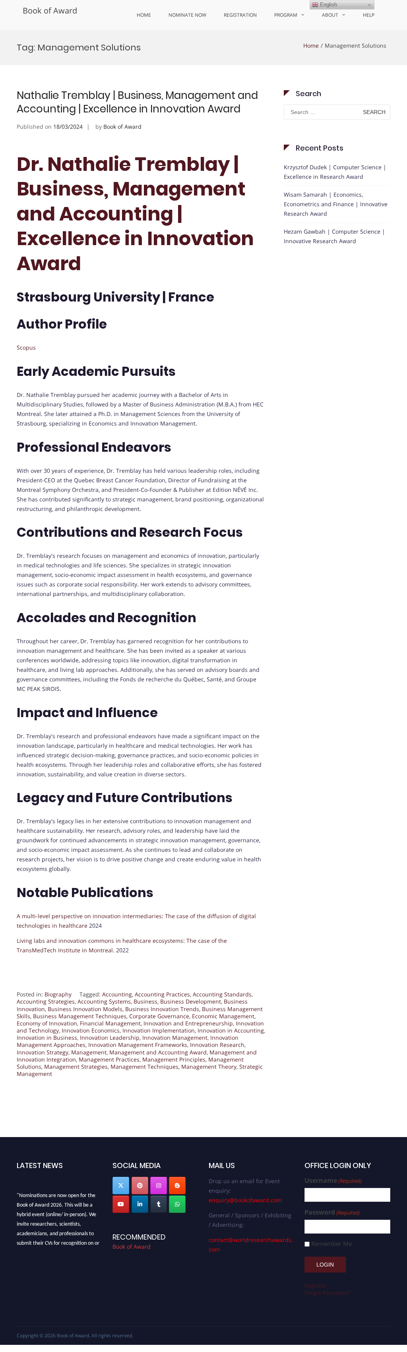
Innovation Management (174, 1037)
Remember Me (331, 1244)
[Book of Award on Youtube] (120, 1204)
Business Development (190, 1001)
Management (89, 1052)
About (330, 15)
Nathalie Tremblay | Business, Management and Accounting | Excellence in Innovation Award (137, 102)
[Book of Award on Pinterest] (140, 1185)
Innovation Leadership (110, 1037)
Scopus (26, 347)
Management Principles (173, 1059)
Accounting (117, 994)
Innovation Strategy (42, 1052)
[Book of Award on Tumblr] (158, 1204)
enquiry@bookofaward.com (245, 1200)
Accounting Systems (104, 1001)
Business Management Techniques (79, 1016)
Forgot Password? (327, 1292)
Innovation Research (217, 1044)
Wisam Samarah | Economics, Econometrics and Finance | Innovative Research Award (336, 204)
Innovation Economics (91, 1030)
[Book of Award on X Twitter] (120, 1185)
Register (315, 1285)
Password (332, 1212)
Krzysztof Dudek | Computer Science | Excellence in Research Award (335, 171)
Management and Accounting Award (158, 1052)
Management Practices (109, 1059)
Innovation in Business (47, 1037)
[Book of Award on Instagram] (158, 1185)
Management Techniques (144, 1066)
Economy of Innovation (47, 1023)
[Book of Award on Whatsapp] (177, 1204)
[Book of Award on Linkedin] (140, 1204)
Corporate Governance (159, 1016)
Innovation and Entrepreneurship (188, 1023)
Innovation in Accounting (231, 1030)
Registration (240, 15)
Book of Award (50, 10)
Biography (58, 994)
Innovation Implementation (158, 1030)
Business (145, 1001)
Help (368, 15)
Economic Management (223, 1016)
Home (144, 15)
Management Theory (208, 1066)
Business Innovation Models (85, 1009)
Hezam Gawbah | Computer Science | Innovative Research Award (334, 236)
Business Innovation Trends (162, 1009)
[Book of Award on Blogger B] (177, 1185)
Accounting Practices (162, 994)
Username (333, 1180)
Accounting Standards (222, 994)
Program (285, 15)
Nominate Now (187, 15)
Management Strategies (76, 1066)
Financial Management (110, 1023)
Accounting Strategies (46, 1001)
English (327, 5)
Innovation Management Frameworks (137, 1044)
